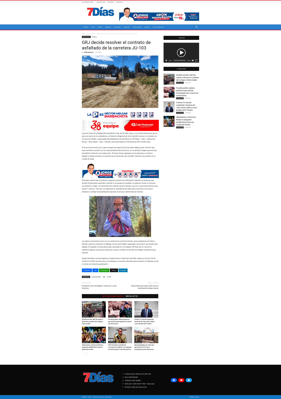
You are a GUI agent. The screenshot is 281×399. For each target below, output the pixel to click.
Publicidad (111, 2)
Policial (100, 27)
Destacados (90, 34)
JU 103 (109, 277)
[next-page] (86, 353)
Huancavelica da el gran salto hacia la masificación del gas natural (144, 287)
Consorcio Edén (96, 277)
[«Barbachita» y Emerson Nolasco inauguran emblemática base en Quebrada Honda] (94, 335)
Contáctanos (119, 2)
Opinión (147, 27)
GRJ (104, 277)
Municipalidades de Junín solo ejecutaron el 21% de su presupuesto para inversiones (144, 347)
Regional (108, 27)
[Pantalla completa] (196, 60)
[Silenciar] (193, 60)
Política (85, 27)
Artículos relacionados (112, 296)
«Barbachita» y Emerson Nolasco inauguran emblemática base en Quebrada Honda (92, 347)
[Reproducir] (166, 60)
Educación (117, 27)
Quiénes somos (101, 2)
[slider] (180, 60)
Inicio (83, 34)
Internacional (137, 27)
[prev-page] (83, 353)
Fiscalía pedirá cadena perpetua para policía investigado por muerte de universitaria (120, 321)
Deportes (127, 27)
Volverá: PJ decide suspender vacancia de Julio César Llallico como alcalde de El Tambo (144, 321)
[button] (196, 27)
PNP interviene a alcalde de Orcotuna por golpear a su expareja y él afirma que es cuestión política (119, 347)
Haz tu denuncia (158, 27)
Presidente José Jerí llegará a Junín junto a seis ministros (99, 287)
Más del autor (132, 296)
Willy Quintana (88, 52)
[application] (181, 53)
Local (93, 27)
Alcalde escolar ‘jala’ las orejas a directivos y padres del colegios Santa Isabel (92, 321)
